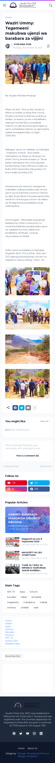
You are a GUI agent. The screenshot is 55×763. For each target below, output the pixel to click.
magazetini (13, 602)
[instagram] (34, 733)
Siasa (22, 591)
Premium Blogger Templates (33, 755)
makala (43, 602)
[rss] (41, 733)
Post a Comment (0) (27, 455)
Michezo (9, 635)
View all (44, 421)
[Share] (47, 46)
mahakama (29, 602)
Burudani (10, 632)
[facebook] (14, 733)
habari (24, 597)
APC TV (11, 591)
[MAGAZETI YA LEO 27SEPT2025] (12, 555)
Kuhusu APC (11, 640)
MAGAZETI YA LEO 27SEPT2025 (32, 553)
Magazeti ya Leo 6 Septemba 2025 (32, 540)
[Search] (50, 5)
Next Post (45, 466)
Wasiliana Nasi (12, 643)
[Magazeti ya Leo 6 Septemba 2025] (12, 542)
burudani (11, 597)
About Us (32, 748)
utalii (36, 607)
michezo (11, 607)
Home (8, 17)
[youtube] (27, 733)
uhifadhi (25, 607)
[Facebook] (15, 407)
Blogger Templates (28, 753)
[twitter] (20, 733)
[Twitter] (21, 407)
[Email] (28, 407)
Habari (8, 623)
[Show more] (34, 407)
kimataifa (36, 597)
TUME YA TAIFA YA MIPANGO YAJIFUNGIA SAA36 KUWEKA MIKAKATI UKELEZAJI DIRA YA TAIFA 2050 (34, 568)
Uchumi (33, 591)
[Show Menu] (4, 5)
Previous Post (11, 466)
